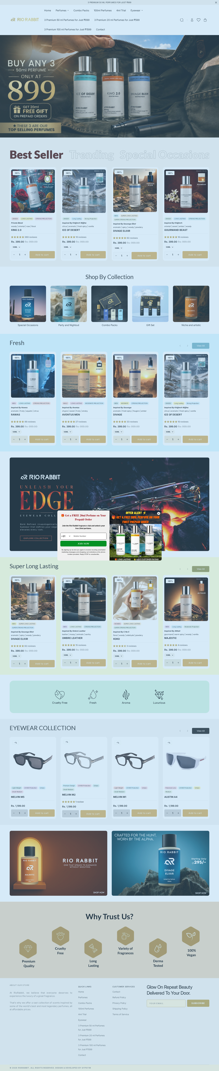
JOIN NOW (83, 543)
